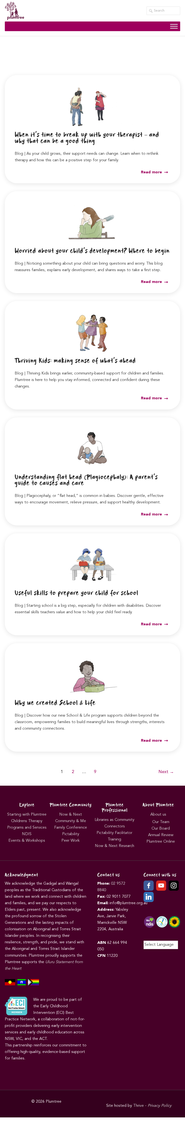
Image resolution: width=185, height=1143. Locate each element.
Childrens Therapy (26, 821)
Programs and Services (26, 828)
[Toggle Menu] (174, 26)
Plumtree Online (160, 842)
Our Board (161, 829)
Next (166, 772)
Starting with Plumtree (26, 815)
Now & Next (70, 815)
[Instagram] (174, 886)
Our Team (160, 822)
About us (158, 815)
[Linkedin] (149, 897)
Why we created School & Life (55, 703)
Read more (152, 172)
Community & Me (70, 821)
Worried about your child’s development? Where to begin (92, 251)
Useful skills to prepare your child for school (76, 593)
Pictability (70, 834)
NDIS (27, 834)
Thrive (138, 1106)
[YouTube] (161, 886)
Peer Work (70, 841)
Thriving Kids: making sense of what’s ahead (75, 361)
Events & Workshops (26, 841)
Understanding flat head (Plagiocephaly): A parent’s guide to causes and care (86, 480)
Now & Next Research (114, 846)
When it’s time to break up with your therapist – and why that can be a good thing (87, 138)
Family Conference (70, 828)
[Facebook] (149, 886)
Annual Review (160, 835)
